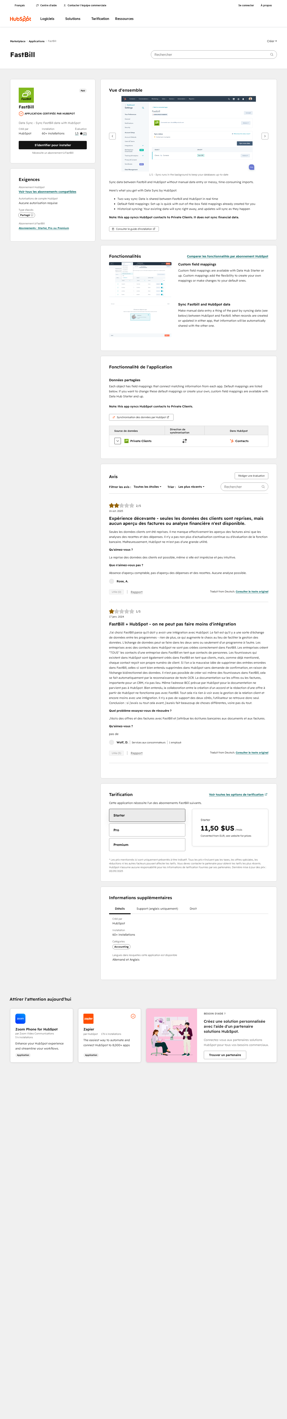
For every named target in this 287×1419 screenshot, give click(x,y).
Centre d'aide (48, 5)
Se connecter (246, 5)
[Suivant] (265, 136)
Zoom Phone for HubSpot (36, 1029)
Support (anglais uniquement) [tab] (157, 908)
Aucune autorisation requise (38, 203)
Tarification (100, 19)
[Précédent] (112, 136)
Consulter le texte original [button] (252, 591)
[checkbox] (147, 815)
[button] (272, 41)
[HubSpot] (20, 19)
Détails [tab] (120, 908)
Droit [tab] (193, 908)
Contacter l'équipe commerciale (87, 5)
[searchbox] (214, 54)
